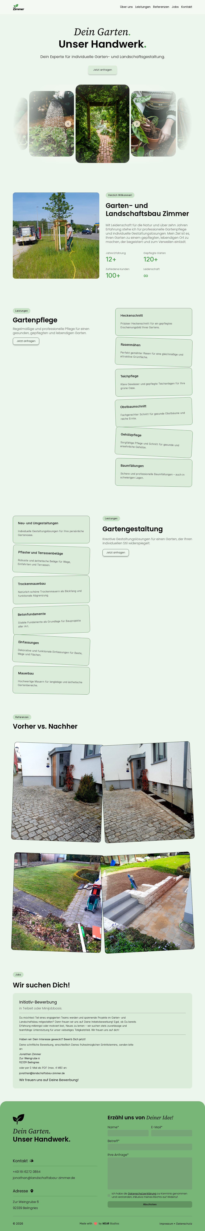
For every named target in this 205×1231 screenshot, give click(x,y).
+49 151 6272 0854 (27, 1171)
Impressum (166, 1223)
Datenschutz (184, 1223)
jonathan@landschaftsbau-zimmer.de (44, 1178)
